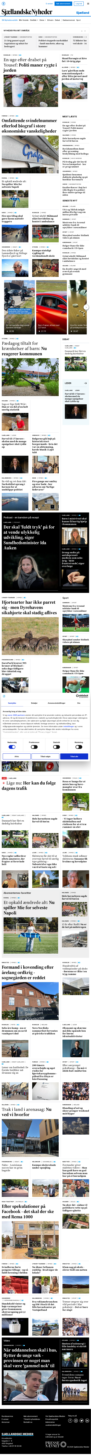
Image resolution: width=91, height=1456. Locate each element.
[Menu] (88, 4)
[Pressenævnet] (55, 1442)
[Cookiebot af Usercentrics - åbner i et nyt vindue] (77, 696)
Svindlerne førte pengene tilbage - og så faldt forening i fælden (15, 1269)
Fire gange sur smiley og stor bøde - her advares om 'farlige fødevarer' (44, 485)
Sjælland (5, 435)
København (66, 242)
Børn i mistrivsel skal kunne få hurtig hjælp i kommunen (74, 521)
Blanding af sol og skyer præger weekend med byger (75, 1110)
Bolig (75, 778)
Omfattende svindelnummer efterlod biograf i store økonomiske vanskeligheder (29, 125)
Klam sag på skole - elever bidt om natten (74, 1268)
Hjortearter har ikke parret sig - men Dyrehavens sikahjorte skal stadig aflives (29, 607)
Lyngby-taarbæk (8, 597)
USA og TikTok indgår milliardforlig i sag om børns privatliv (74, 212)
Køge (4, 212)
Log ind (79, 4)
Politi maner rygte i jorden (30, 65)
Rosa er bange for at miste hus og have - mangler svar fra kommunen (73, 785)
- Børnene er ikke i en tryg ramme (75, 970)
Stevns (35, 247)
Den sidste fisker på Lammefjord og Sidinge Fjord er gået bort (14, 253)
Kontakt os (28, 1422)
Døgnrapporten (23, 37)
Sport (78, 20)
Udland (65, 206)
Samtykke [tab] (12, 703)
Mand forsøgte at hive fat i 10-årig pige (74, 60)
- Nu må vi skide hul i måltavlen (74, 1068)
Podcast (17, 522)
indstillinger (68, 726)
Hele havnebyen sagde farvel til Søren (74, 139)
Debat (57, 20)
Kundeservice (7, 1416)
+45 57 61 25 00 (14, 1446)
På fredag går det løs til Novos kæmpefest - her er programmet (74, 164)
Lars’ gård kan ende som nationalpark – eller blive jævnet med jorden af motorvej (74, 75)
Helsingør (36, 1162)
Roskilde (7, 55)
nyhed (73, 122)
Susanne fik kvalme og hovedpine (74, 858)
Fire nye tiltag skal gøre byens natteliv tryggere (13, 218)
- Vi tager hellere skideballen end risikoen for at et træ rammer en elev (74, 823)
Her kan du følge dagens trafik (29, 785)
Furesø (4, 116)
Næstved (76, 37)
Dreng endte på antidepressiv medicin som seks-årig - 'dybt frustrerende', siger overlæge (73, 559)
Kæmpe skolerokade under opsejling (44, 1166)
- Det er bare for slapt (75, 1306)
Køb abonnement (63, 4)
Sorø (64, 815)
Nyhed (15, 55)
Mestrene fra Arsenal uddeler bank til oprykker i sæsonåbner (74, 225)
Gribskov (35, 435)
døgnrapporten (75, 184)
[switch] (34, 747)
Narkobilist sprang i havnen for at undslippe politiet (14, 485)
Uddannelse (47, 1162)
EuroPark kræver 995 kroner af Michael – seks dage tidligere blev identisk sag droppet (14, 668)
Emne (42, 20)
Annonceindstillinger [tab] (56, 703)
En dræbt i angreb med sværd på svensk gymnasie (74, 271)
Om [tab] (78, 703)
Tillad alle (74, 756)
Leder (14, 435)
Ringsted (5, 962)
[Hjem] (3, 3)
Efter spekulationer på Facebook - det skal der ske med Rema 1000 (28, 1211)
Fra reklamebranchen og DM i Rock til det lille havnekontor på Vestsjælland (45, 1306)
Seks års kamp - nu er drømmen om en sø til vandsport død (14, 1030)
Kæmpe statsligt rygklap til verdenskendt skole (43, 253)
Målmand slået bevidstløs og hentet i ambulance (45, 218)
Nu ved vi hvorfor (26, 1112)
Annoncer (6, 1422)
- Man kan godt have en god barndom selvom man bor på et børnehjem (74, 1170)
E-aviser (49, 4)
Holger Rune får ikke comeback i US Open (73, 247)
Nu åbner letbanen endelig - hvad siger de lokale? (45, 1269)
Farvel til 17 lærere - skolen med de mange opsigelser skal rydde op (14, 443)
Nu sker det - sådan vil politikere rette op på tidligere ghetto (74, 1207)
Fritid (13, 1024)
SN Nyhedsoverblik (10, 20)
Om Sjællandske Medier (55, 1416)
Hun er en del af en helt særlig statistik (15, 406)
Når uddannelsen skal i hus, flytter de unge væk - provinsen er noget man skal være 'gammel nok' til (30, 1358)
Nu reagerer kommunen (24, 348)
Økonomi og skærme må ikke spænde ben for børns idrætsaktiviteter (74, 1032)
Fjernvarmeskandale (12, 1300)
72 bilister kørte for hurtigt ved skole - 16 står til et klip (18, 42)
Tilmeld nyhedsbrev (32, 1419)
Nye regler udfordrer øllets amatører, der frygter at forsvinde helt (14, 860)
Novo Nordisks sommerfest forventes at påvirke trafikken (45, 1030)
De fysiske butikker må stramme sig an (15, 1070)
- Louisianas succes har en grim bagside (12, 1167)
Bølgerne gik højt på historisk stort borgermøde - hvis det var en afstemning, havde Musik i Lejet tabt (45, 445)
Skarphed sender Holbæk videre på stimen (75, 236)
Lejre (34, 852)
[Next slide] (86, 307)
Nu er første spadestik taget (74, 1377)
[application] (19, 307)
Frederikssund (44, 37)
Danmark (66, 219)
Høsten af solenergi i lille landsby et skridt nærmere (74, 1346)
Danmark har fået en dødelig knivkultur (75, 352)
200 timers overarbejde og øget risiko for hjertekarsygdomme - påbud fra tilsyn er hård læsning (44, 1072)
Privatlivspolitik (51, 1419)
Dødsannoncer (69, 20)
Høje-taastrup (8, 1201)
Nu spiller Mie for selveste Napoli (14, 184)
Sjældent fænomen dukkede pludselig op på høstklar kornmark (75, 177)
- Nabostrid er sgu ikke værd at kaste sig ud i (45, 861)
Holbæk (5, 401)
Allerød (65, 67)
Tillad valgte (45, 756)
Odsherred (6, 247)
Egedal (4, 178)
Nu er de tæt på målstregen (74, 926)
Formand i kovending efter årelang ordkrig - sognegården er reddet (28, 972)
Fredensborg (67, 145)
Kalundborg (6, 478)
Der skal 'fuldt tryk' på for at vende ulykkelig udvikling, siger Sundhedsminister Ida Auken (29, 537)
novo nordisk (76, 158)
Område (33, 20)
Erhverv (50, 20)
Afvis (17, 756)
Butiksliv (19, 1201)
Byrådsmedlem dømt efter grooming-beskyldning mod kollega (75, 151)
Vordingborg (9, 37)
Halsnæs (65, 135)
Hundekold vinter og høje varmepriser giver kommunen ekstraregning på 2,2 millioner (14, 1309)
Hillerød (5, 1105)
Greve (64, 184)
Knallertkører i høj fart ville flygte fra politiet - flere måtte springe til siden (74, 191)
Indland (44, 1024)
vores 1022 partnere (16, 715)
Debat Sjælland (18, 815)
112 (72, 55)
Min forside (24, 20)
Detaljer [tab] (34, 703)
